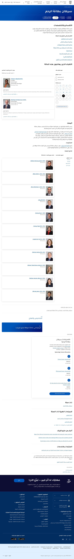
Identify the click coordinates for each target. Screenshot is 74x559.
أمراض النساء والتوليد (66, 39)
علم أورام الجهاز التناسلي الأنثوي (64, 60)
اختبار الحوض (69, 415)
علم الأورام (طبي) (67, 57)
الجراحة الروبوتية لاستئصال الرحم (64, 418)
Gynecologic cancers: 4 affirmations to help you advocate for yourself (56, 441)
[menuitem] (69, 18)
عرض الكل (68, 165)
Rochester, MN (61, 79)
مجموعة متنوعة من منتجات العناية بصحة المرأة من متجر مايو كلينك (56, 450)
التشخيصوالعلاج (62, 18)
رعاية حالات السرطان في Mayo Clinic (62, 48)
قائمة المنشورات (65, 146)
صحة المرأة (69, 51)
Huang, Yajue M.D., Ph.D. (39, 226)
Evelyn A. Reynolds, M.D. (17, 79)
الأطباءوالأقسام (56, 18)
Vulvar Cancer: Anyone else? (64, 359)
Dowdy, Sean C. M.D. (40, 213)
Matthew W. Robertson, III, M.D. (18, 100)
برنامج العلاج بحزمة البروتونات (64, 45)
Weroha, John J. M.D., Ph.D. (38, 291)
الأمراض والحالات (67, 7)
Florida (68, 161)
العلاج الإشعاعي (68, 422)
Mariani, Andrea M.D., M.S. (38, 252)
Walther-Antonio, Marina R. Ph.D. (37, 278)
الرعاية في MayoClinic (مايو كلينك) (47, 18)
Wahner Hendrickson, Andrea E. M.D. (36, 265)
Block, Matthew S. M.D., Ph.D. (38, 187)
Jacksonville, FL (61, 77)
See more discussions (60, 393)
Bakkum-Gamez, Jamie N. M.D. (37, 161)
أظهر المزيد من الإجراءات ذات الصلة (64, 425)
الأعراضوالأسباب (69, 18)
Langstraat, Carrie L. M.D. (38, 239)
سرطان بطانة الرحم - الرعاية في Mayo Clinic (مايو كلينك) (59, 310)
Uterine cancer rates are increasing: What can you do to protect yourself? (55, 437)
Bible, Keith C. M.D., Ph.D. (39, 174)
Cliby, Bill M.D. (41, 200)
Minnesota (68, 163)
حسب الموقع (58, 74)
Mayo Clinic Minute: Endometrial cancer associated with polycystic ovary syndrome (53, 434)
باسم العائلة (58, 83)
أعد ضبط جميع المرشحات (62, 106)
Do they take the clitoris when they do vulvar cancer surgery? (60, 384)
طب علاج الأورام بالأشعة (65, 54)
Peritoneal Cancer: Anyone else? (63, 371)
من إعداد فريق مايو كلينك (66, 307)
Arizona (68, 159)
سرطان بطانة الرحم (58, 11)
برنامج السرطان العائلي (66, 42)
